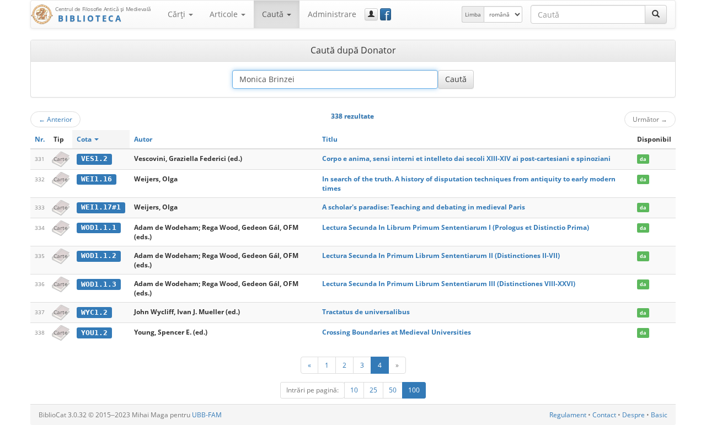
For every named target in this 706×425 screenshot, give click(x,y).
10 (354, 390)
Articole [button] (225, 14)
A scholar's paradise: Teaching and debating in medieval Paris (423, 207)
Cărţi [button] (178, 14)
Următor (650, 119)
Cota (85, 139)
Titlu (330, 139)
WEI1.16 (96, 179)
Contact (604, 414)
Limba (473, 14)
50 (393, 390)
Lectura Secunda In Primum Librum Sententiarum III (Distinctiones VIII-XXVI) (448, 283)
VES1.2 (94, 158)
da (643, 159)
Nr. (40, 139)
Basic (659, 414)
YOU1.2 (94, 333)
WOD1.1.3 (98, 284)
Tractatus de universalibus (366, 311)
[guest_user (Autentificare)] (371, 14)
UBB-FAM (207, 414)
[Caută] (656, 14)
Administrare (332, 14)
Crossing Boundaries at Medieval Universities (396, 332)
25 (373, 390)
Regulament (567, 414)
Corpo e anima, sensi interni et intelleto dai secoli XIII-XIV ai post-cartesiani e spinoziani (466, 158)
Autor (143, 139)
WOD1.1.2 (98, 255)
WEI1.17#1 (101, 207)
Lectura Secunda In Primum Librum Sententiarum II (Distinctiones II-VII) (441, 255)
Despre (633, 414)
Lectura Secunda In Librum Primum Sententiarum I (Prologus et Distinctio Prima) (455, 227)
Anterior (55, 119)
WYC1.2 (94, 312)
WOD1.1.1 (98, 227)
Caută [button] (274, 14)
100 (414, 390)
